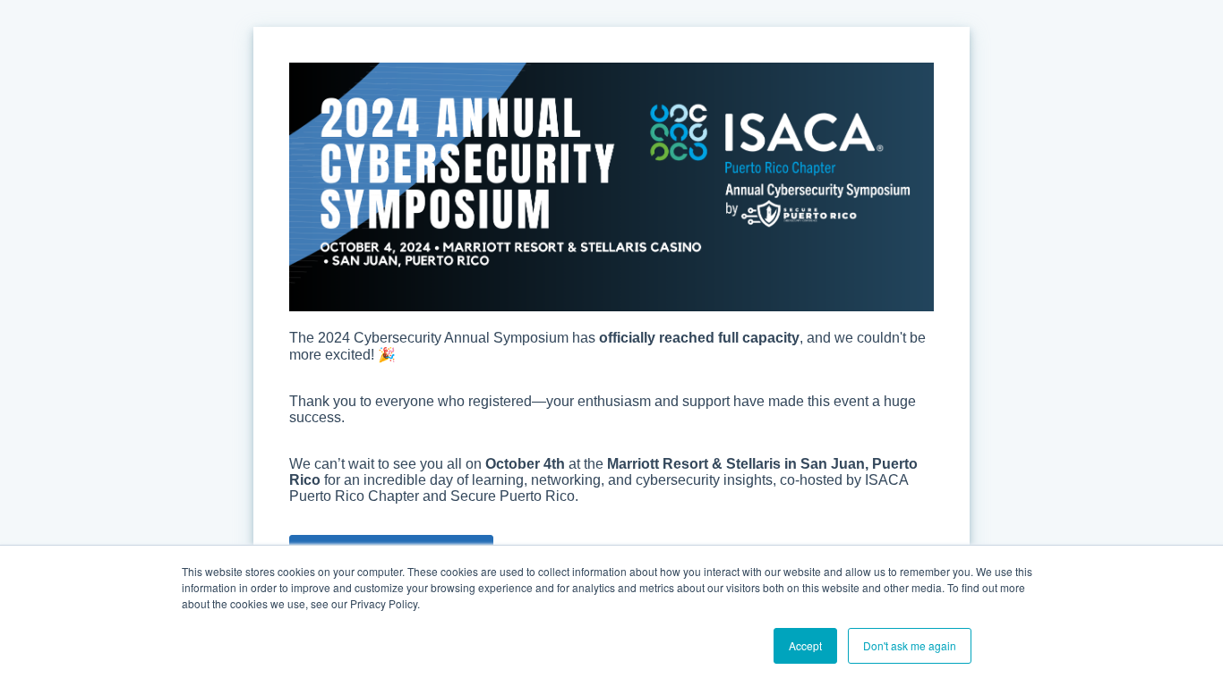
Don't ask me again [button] (909, 645)
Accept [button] (805, 645)
